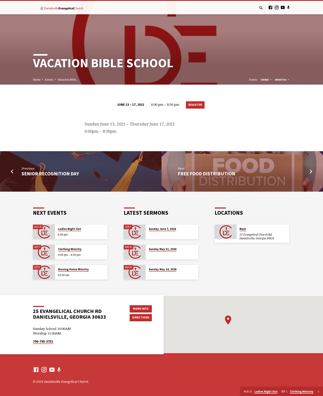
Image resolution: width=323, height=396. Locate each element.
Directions (140, 317)
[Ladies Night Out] (44, 232)
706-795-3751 (43, 341)
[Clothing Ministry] (44, 252)
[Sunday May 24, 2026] (135, 272)
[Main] (226, 232)
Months (281, 79)
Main (243, 229)
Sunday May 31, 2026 (162, 249)
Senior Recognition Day (50, 174)
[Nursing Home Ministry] (44, 272)
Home (36, 80)
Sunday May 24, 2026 (162, 269)
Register (195, 105)
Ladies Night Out (69, 229)
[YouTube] (282, 7)
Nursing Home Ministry (73, 269)
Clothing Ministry (70, 249)
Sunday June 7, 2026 (162, 229)
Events (49, 80)
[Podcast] (288, 7)
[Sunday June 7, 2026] (135, 232)
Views (265, 79)
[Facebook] (270, 7)
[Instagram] (276, 7)
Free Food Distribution (206, 174)
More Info (141, 309)
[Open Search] (261, 8)
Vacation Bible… (68, 80)
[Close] (318, 392)
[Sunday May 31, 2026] (135, 252)
